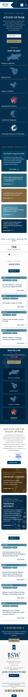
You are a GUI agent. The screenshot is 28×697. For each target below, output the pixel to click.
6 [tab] (18, 254)
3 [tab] (13, 254)
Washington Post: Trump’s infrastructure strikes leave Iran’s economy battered (13, 612)
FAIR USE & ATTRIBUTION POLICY (11, 686)
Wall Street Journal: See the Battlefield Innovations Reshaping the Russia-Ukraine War (13, 554)
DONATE (14, 640)
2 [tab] (11, 254)
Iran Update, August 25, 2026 (12, 303)
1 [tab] (9, 254)
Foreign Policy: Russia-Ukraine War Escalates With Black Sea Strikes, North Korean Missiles (12, 574)
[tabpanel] (14, 248)
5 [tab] (16, 254)
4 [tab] (15, 254)
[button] (22, 5)
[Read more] (14, 374)
